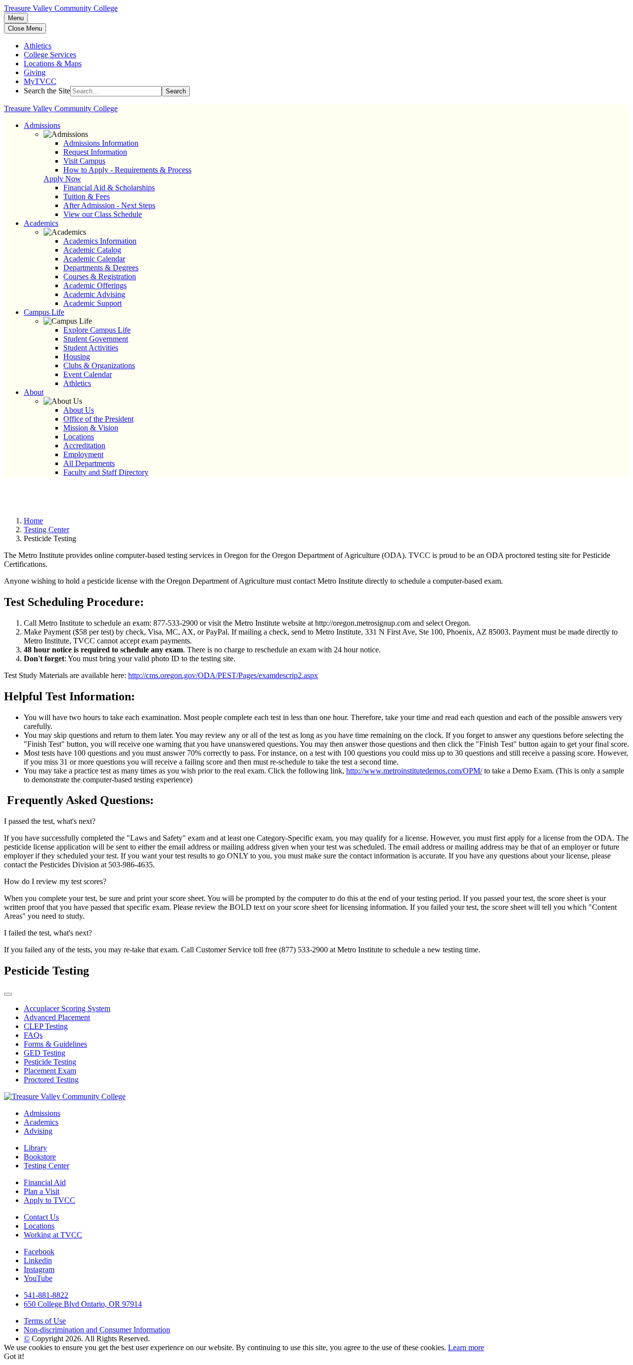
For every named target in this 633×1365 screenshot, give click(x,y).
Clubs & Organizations (99, 365)
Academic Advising (94, 294)
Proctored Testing (51, 1079)
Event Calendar (87, 374)
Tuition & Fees (86, 196)
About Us (78, 410)
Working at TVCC (53, 1235)
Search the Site (47, 90)
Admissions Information (100, 143)
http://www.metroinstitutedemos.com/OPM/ (414, 771)
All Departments (89, 463)
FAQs (33, 1035)
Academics (41, 1122)
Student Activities (90, 347)
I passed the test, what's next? (49, 821)
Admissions (42, 1113)
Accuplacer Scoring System (67, 1008)
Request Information (95, 152)
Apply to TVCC (49, 1200)
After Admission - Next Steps (109, 205)
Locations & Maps (53, 63)
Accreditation (84, 445)
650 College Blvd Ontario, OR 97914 (83, 1304)
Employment (83, 454)
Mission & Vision (90, 428)
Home (33, 520)
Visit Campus (84, 161)
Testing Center (46, 529)
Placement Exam (50, 1070)
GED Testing (44, 1053)
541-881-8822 (46, 1295)
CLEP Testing (46, 1026)
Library (35, 1148)
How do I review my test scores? (55, 881)
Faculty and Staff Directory (105, 472)
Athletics (37, 46)
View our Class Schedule (102, 214)
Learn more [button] (466, 1347)
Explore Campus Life (97, 330)
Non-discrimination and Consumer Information (97, 1329)
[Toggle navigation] (8, 994)
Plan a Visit (41, 1191)
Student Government (95, 339)
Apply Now (62, 178)
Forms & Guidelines (55, 1044)
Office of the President (98, 419)
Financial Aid (45, 1182)
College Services (50, 54)
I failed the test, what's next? (48, 933)
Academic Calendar (94, 259)
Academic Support (92, 303)
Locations (78, 436)
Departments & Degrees (100, 267)
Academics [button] (41, 223)
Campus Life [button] (44, 312)
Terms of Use (45, 1321)
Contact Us (41, 1217)
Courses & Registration (99, 276)
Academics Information (99, 241)
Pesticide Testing (50, 1062)
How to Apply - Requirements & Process (127, 170)
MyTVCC (40, 81)
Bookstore (40, 1156)
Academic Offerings (95, 285)
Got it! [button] (14, 1356)
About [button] (34, 392)
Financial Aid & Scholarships (109, 187)
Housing (76, 356)
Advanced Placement (57, 1017)
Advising (38, 1131)
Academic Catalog (92, 250)
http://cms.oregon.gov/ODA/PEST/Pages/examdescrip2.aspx (223, 675)
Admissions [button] (42, 125)
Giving (34, 72)
